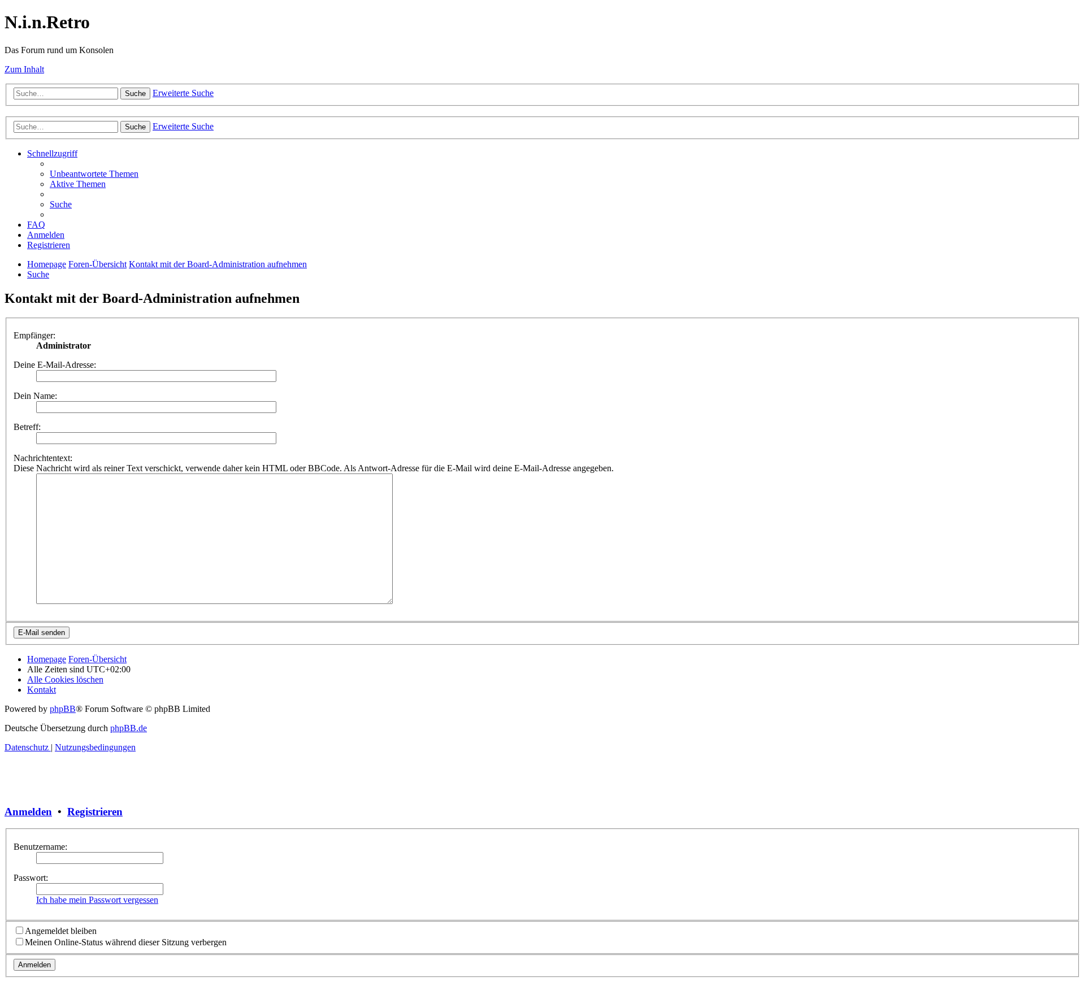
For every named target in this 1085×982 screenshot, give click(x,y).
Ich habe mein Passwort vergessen (97, 900)
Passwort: (31, 878)
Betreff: (27, 427)
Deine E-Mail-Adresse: (55, 365)
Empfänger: (34, 335)
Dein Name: (35, 396)
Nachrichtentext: (43, 458)
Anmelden (28, 812)
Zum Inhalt (24, 69)
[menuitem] (94, 174)
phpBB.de (128, 728)
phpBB (63, 709)
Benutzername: (40, 846)
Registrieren (95, 812)
